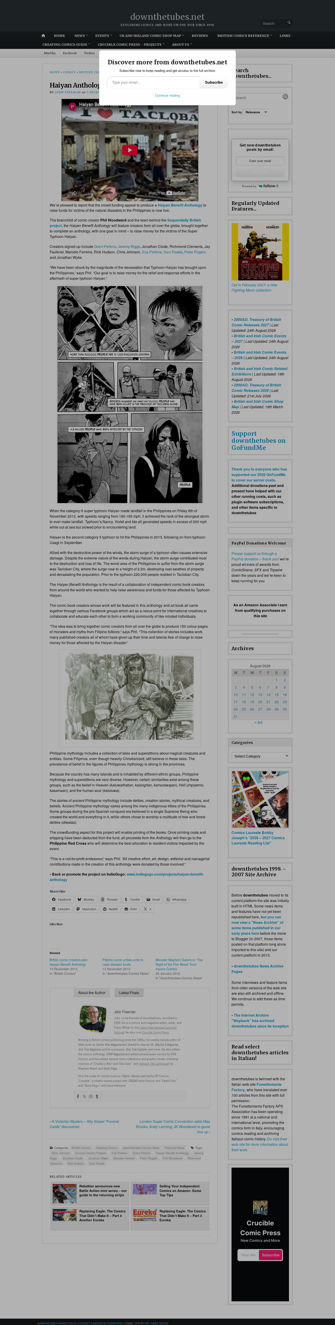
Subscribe (214, 82)
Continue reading (167, 95)
